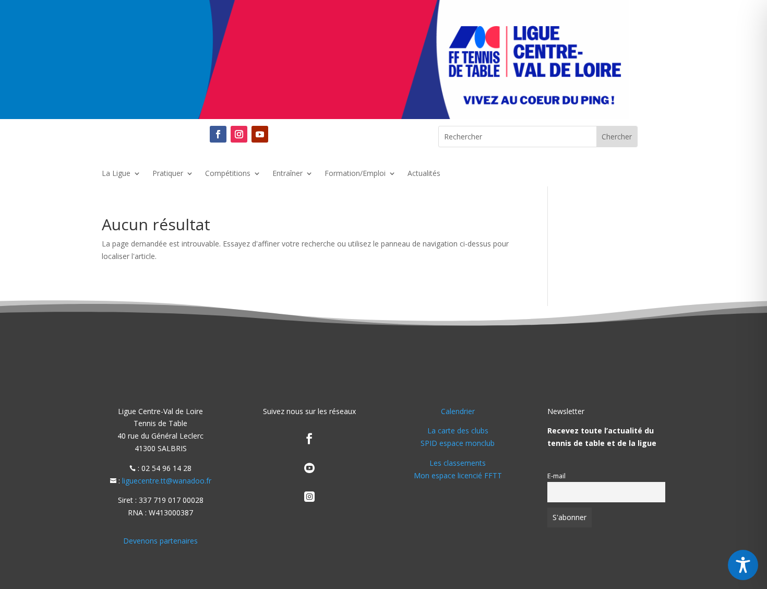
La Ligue (116, 174)
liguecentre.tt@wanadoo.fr (166, 481)
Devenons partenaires (160, 541)
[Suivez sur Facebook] (218, 134)
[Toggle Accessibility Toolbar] (743, 565)
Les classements (457, 463)
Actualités (424, 174)
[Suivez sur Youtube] (259, 134)
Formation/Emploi (355, 174)
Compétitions (227, 174)
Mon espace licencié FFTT (458, 475)
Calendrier (458, 411)
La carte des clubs (457, 430)
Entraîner (287, 174)
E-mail (556, 476)
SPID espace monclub (458, 443)
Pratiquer (167, 174)
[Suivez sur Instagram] (239, 134)
